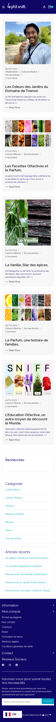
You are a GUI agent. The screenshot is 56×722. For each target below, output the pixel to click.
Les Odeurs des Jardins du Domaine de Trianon (26, 89)
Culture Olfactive (29, 72)
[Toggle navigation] (3, 6)
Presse (8, 530)
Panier (5, 632)
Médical (9, 522)
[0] (49, 6)
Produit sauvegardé (11, 617)
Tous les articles (12, 75)
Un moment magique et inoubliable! (23, 566)
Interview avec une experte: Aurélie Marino (26, 574)
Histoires (9, 506)
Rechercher (15, 460)
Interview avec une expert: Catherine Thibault (27, 590)
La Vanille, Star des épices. (26, 265)
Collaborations (11, 72)
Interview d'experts (14, 514)
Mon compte (8, 622)
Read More (14, 107)
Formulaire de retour (12, 636)
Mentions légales (10, 641)
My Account (44, 6)
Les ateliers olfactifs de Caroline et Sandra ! (26, 558)
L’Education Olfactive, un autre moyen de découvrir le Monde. (26, 419)
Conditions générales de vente (17, 646)
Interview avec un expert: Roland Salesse (25, 582)
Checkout (7, 627)
